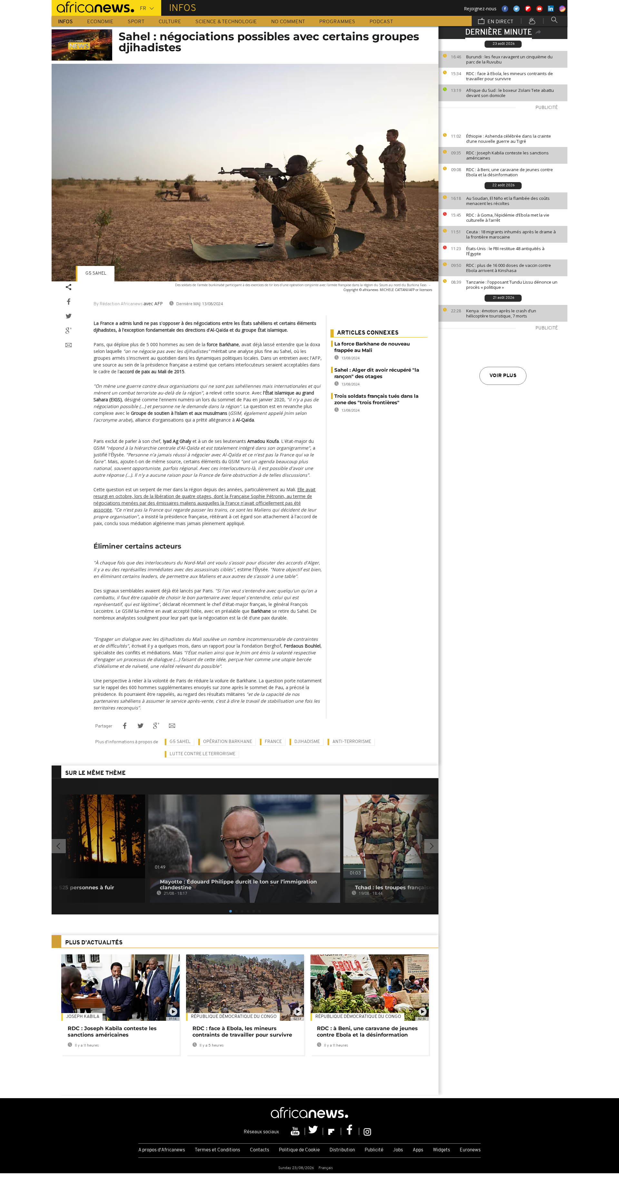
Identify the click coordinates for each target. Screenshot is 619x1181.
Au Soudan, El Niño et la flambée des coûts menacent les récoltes (508, 201)
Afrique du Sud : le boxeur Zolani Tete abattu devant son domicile (510, 93)
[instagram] (367, 1131)
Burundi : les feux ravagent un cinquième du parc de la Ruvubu (509, 59)
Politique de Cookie (299, 1150)
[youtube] (296, 1131)
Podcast (381, 21)
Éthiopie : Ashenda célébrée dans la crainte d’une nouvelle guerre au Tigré (508, 138)
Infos (65, 21)
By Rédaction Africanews (117, 304)
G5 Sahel (95, 273)
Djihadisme (307, 741)
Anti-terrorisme (351, 741)
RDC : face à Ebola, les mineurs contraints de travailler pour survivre (509, 76)
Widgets (441, 1150)
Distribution (342, 1150)
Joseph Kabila (82, 1016)
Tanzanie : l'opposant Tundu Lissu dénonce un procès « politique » (511, 284)
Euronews (470, 1150)
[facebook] (350, 1131)
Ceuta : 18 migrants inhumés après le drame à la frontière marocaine (511, 234)
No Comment (288, 21)
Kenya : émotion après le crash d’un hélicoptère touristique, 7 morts (501, 313)
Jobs (398, 1150)
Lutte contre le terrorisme (202, 754)
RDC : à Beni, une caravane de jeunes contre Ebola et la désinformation (509, 172)
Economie (100, 21)
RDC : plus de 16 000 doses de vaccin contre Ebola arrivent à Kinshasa (508, 268)
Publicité (374, 1150)
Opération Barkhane (227, 741)
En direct (499, 21)
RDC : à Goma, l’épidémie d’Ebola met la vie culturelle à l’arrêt (507, 217)
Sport (136, 21)
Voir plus (502, 375)
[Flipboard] (332, 1131)
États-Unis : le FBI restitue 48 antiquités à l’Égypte (505, 251)
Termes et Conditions (217, 1150)
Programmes (337, 21)
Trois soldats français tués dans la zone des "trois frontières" (376, 399)
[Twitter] (314, 1131)
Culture (170, 21)
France (273, 741)
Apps (418, 1150)
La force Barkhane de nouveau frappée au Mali (372, 347)
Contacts (259, 1150)
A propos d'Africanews (161, 1150)
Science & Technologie (226, 21)
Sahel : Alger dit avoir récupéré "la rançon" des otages (376, 373)
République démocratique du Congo (234, 1016)
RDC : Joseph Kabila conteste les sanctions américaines (507, 155)
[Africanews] (93, 6)
